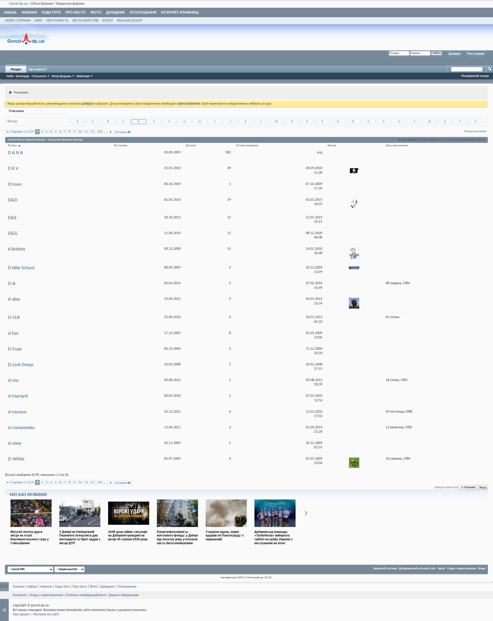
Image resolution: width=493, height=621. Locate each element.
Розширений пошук (475, 75)
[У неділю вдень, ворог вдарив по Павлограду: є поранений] (226, 529)
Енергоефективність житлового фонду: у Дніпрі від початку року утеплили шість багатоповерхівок (177, 537)
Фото (95, 12)
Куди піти (51, 12)
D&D (12, 200)
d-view (14, 443)
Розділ (16, 69)
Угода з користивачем (46, 595)
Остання (121, 132)
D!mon (15, 184)
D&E (12, 218)
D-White (16, 459)
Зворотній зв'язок (385, 568)
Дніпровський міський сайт (417, 568)
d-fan (13, 333)
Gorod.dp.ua (18, 4)
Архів (441, 568)
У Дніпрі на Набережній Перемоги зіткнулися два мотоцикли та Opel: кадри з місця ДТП (79, 537)
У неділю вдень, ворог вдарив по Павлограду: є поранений (225, 535)
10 (80, 131)
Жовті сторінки (18, 20)
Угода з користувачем (461, 568)
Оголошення (143, 12)
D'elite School (21, 268)
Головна (19, 587)
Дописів (191, 145)
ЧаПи (10, 76)
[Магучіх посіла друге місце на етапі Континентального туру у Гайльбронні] (31, 529)
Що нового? (37, 69)
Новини (29, 12)
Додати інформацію (124, 595)
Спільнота (39, 76)
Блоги (107, 20)
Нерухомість (57, 20)
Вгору (482, 487)
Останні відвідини (247, 145)
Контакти (20, 595)
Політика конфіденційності (85, 595)
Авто (38, 20)
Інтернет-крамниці (180, 12)
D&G (12, 233)
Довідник (115, 12)
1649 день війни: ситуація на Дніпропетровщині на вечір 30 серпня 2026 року (128, 535)
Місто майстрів (85, 20)
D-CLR (14, 317)
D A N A (15, 153)
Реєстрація (475, 53)
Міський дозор (129, 20)
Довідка (455, 53)
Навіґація (83, 76)
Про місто (75, 12)
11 (86, 131)
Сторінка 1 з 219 (22, 131)
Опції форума (61, 76)
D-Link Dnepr (21, 365)
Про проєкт (21, 614)
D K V (13, 168)
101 (100, 131)
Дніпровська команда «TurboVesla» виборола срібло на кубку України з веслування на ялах (273, 537)
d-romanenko (21, 427)
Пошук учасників (474, 131)
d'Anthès (16, 249)
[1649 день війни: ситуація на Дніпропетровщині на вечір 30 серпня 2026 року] (128, 529)
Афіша (10, 12)
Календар (22, 76)
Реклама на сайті (46, 614)
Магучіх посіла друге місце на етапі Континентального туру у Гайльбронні (30, 537)
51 (92, 131)
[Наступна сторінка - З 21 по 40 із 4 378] (110, 132)
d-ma (13, 380)
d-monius (17, 412)
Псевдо (13, 145)
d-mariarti (18, 396)
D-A (11, 283)
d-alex (14, 299)
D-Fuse (15, 349)
